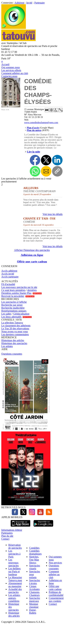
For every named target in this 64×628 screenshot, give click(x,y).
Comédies (34, 547)
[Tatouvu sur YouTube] (40, 514)
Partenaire (39, 2)
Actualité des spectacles (15, 591)
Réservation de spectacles (15, 546)
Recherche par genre (12, 305)
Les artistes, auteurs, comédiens (14, 598)
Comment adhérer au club (14, 73)
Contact (5, 538)
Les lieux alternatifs (11, 316)
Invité (29, 2)
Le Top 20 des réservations (15, 328)
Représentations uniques (13, 310)
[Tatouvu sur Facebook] (15, 514)
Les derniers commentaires (15, 334)
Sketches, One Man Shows (34, 559)
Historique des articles (12, 340)
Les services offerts (11, 70)
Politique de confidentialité (56, 594)
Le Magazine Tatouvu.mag (15, 579)
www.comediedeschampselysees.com (41, 122)
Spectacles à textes (34, 582)
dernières (32, 290)
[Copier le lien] (57, 171)
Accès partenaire (9, 276)
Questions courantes (11, 353)
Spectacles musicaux (34, 599)
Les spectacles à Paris (14, 553)
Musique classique (33, 605)
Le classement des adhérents (15, 325)
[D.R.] (10, 106)
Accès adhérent (9, 270)
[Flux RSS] (48, 514)
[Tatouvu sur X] (23, 514)
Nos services (55, 562)
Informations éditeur (11, 530)
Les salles (6, 313)
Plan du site (7, 535)
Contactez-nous (9, 76)
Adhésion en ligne (32, 255)
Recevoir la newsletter (12, 296)
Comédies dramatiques (35, 552)
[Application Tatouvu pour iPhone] (20, 527)
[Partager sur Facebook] (35, 160)
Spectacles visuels (34, 567)
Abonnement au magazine (15, 585)
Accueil (5, 64)
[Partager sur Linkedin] (57, 160)
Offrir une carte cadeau (32, 261)
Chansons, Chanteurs (34, 594)
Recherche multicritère (13, 307)
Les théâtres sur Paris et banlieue (14, 571)
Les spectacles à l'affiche (14, 302)
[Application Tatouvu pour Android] (43, 527)
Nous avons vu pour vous (14, 331)
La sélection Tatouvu (12, 322)
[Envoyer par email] (46, 171)
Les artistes (7, 346)
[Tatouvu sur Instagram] (31, 514)
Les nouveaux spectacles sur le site (19, 287)
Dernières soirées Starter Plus (16, 293)
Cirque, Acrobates (34, 588)
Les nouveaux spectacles (13, 562)
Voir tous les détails (53, 214)
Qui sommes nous (10, 67)
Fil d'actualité (8, 284)
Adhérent (19, 2)
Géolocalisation (21, 313)
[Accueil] (13, 28)
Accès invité (7, 273)
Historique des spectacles (14, 343)
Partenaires (7, 533)
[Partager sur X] (46, 160)
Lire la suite (33, 151)
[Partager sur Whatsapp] (35, 171)
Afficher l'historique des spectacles (32, 250)
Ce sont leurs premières (13, 290)
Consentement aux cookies (56, 599)
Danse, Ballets (32, 611)
